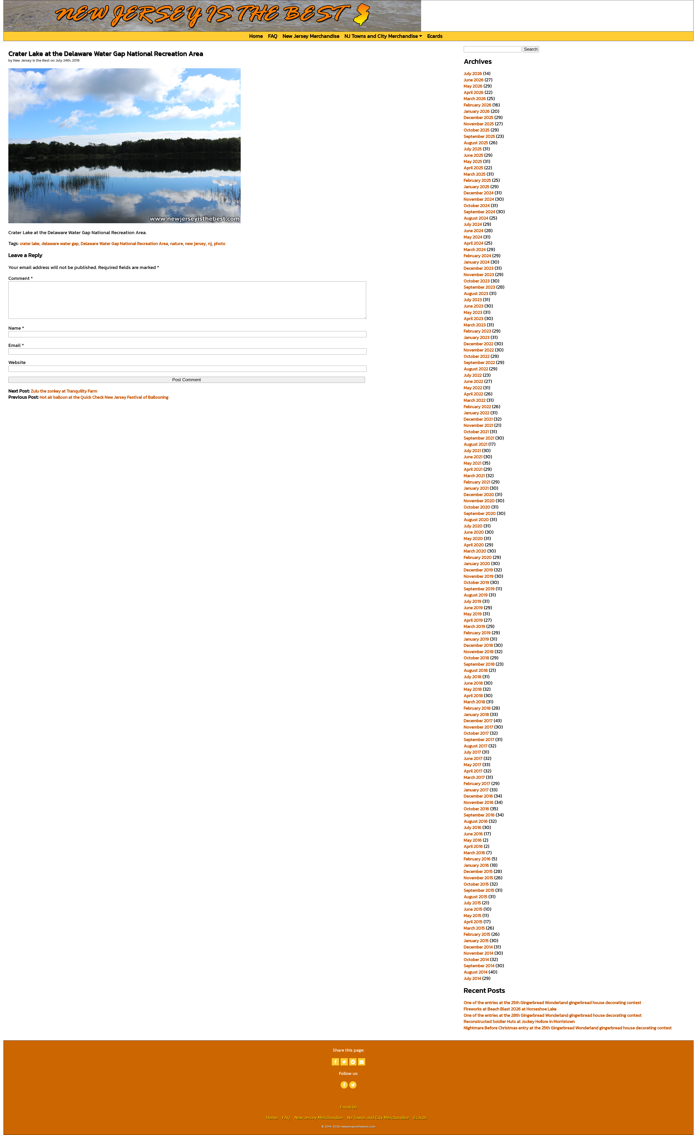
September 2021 (479, 438)
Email (16, 345)
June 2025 (473, 155)
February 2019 (477, 633)
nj (210, 243)
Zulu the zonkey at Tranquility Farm (64, 391)
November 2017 (478, 727)
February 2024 (477, 255)
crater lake (29, 243)
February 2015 (477, 934)
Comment (20, 278)
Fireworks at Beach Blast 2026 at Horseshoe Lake (510, 1009)
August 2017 (475, 746)
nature (176, 243)
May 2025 (473, 161)
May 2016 (473, 840)
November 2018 (479, 651)
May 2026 (473, 86)
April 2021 (473, 469)
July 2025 (473, 149)
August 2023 (476, 293)
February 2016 (477, 859)
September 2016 (479, 815)
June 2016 (473, 834)
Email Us (348, 1107)
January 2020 (477, 563)
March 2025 (475, 174)
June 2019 (473, 607)
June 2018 (473, 683)
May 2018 (473, 689)
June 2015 (473, 909)
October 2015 (476, 884)
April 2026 (474, 92)
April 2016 (473, 846)
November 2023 (479, 274)
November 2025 (479, 124)
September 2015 (479, 890)
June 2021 (473, 457)
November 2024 (479, 199)
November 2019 (479, 576)
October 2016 (476, 809)
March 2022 (475, 400)
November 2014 (478, 953)
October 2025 (477, 130)
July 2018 (472, 676)
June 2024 (473, 230)
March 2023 (475, 325)
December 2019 (478, 570)
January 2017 (476, 790)
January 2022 (476, 413)
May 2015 (472, 915)
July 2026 (473, 73)
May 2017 (472, 764)
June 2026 (474, 80)
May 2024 (473, 237)
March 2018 (474, 702)
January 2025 (476, 186)
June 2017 (473, 758)
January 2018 (476, 714)
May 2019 (473, 614)
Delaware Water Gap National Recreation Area (124, 243)
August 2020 (476, 519)
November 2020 (479, 500)
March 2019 (474, 626)
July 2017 (472, 752)
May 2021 (472, 463)
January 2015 (476, 940)
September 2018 (479, 664)
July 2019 (472, 601)
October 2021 (476, 431)
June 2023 (473, 306)
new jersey (195, 243)
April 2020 (474, 545)
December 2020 (479, 494)
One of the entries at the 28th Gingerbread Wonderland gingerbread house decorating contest (553, 1015)
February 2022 (477, 406)
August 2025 (476, 142)
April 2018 (473, 695)
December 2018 (478, 645)
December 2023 (479, 268)
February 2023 (477, 331)
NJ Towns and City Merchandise (382, 36)
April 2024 (473, 243)
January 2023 (477, 337)
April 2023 (473, 318)
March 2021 (474, 475)
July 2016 (472, 827)
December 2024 (479, 193)
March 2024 (475, 249)
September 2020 (480, 513)
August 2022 (476, 369)
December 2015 (478, 871)
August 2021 (475, 444)
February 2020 (478, 557)
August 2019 (476, 595)
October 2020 (477, 507)
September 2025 (479, 136)
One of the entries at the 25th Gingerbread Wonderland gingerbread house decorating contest (552, 1002)
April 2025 (473, 168)
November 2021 (478, 425)
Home (256, 36)
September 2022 (479, 362)
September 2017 (479, 739)
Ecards (435, 36)
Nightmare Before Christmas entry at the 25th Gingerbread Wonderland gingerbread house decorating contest (568, 1028)
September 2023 (479, 287)
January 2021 (476, 488)
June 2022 (473, 381)
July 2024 (473, 224)
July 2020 (473, 526)
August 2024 (476, 218)
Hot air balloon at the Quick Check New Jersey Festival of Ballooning (104, 397)
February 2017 (477, 783)
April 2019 (473, 620)
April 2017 (473, 771)
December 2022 (478, 344)
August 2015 (475, 896)
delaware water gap (60, 243)
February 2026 (477, 105)
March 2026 (475, 98)
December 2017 (478, 720)
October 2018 (476, 658)
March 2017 (474, 777)
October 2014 (476, 959)
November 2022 (479, 350)
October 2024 (477, 205)
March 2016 (474, 852)
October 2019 (476, 582)
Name (16, 328)
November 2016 (479, 802)
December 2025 (478, 117)
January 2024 (477, 262)
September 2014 (479, 965)
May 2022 (473, 388)
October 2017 (476, 733)
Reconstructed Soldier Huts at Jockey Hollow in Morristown (519, 1021)
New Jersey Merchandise (311, 36)
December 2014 (478, 947)
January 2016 (476, 865)
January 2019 (476, 639)
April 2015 (473, 921)
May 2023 (473, 312)
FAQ (272, 36)
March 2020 (475, 551)
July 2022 (473, 375)
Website (17, 362)
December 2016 (478, 796)
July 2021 (472, 450)
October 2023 (477, 281)
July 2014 (472, 978)
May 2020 (473, 538)
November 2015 (478, 878)
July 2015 (472, 903)
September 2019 (479, 589)
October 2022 (477, 356)
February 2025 (477, 180)
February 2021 (477, 482)
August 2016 (476, 821)
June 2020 (474, 532)
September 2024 (479, 212)
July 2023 (473, 299)
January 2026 (477, 111)
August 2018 (476, 670)
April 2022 (473, 394)
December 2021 (478, 419)
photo (219, 243)
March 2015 (474, 928)
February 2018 (477, 708)
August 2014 (476, 972)
